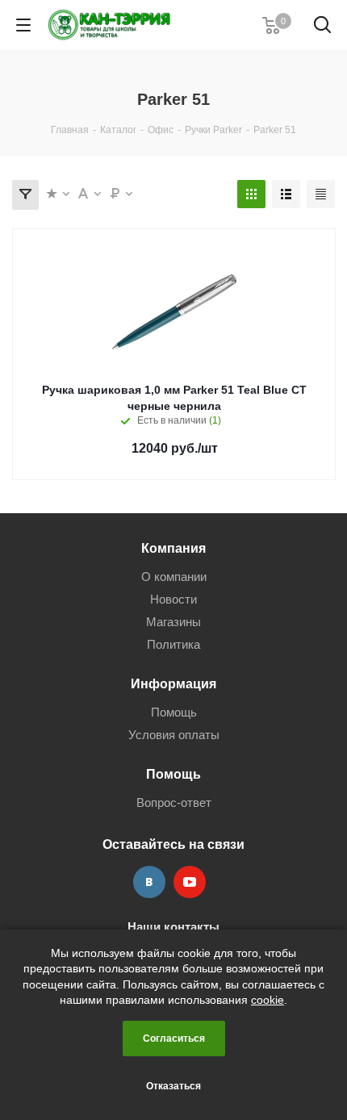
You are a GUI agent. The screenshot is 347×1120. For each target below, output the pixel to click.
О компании (174, 576)
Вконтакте (149, 882)
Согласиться (174, 1038)
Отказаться (173, 1086)
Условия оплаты (173, 735)
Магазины (173, 622)
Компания (173, 548)
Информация (173, 683)
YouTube (190, 882)
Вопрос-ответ (173, 802)
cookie (267, 999)
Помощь (174, 712)
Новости (173, 599)
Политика (173, 644)
